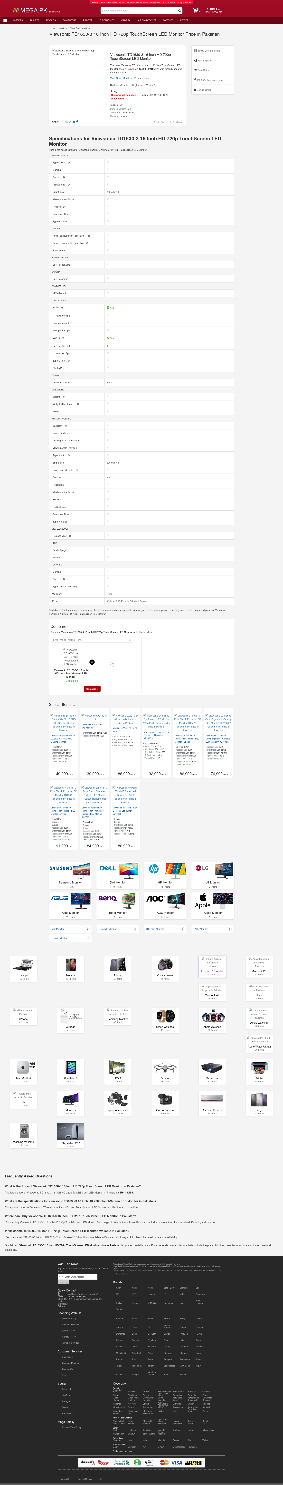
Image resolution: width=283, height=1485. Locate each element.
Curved (57, 177)
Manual (57, 557)
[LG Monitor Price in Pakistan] (212, 870)
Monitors (63, 28)
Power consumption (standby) (68, 243)
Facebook (66, 1389)
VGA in (56, 337)
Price (54, 601)
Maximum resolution (63, 199)
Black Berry (169, 1287)
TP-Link (151, 1365)
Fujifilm (199, 1333)
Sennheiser (185, 1359)
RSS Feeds (67, 1413)
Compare (91, 688)
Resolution (58, 484)
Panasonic (201, 1294)
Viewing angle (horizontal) (66, 440)
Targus (119, 1365)
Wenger (135, 1374)
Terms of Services (70, 1342)
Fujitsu (119, 1340)
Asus (150, 1287)
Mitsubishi (121, 1352)
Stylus (199, 1359)
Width (56, 411)
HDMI (56, 307)
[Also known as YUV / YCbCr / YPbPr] (69, 162)
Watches (168, 20)
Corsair (183, 1327)
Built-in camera (61, 279)
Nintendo (168, 1352)
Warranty (57, 593)
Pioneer (135, 1302)
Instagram (67, 1401)
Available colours (62, 382)
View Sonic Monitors (80, 28)
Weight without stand (64, 404)
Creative (199, 1327)
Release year (60, 535)
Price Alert (159, 122)
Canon (199, 1318)
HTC (134, 1294)
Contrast (57, 477)
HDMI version (63, 315)
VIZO (198, 1365)
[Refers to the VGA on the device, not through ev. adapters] (63, 337)
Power (184, 20)
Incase (119, 1346)
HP (117, 1294)
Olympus (184, 1352)
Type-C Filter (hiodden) (65, 586)
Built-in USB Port (61, 346)
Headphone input (62, 330)
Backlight (57, 425)
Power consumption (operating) (69, 235)
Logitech (184, 1346)
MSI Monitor (69, 929)
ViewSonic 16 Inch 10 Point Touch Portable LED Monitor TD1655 (63, 810)
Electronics (106, 20)
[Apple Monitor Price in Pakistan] (212, 901)
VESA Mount (59, 293)
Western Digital (152, 1373)
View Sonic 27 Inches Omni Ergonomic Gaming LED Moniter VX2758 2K (218, 738)
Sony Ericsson (200, 1301)
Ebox (134, 1333)
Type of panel (60, 221)
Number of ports (64, 353)
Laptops (18, 20)
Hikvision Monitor (164, 929)
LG (165, 1294)
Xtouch (183, 1374)
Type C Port (59, 162)
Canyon (119, 1327)
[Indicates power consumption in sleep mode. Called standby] (87, 243)
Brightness (58, 192)
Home (52, 28)
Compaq (184, 1287)
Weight (56, 396)
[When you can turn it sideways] (64, 177)
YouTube (66, 1395)
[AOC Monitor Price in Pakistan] (165, 901)
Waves (119, 1374)
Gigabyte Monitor (117, 929)
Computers (69, 20)
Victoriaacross (169, 1365)
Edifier (167, 1333)
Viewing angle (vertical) (65, 447)
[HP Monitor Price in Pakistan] (165, 870)
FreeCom (184, 1333)
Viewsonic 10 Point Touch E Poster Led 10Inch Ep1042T (125, 810)
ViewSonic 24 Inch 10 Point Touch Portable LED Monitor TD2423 (187, 738)
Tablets (34, 20)
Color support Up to (63, 470)
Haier (182, 1340)
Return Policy (68, 1330)
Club (150, 1327)
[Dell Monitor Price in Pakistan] (117, 870)
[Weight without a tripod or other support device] (78, 404)
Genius (135, 1340)
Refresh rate (59, 206)
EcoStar (152, 1333)
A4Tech (119, 1318)
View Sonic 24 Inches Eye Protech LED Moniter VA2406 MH (156, 735)
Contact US (65, 1479)
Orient (198, 1352)
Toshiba (119, 1309)
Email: (61, 1276)
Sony (182, 1302)
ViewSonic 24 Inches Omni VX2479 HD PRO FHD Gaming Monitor (63, 738)
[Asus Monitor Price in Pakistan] (70, 901)
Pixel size (58, 499)
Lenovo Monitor (69, 938)
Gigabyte (152, 1340)
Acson (135, 1318)
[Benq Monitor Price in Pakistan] (117, 901)
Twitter (65, 1407)
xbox (166, 1374)
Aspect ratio (59, 184)
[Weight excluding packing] (64, 396)
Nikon (150, 1352)
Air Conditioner (146, 20)
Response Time (61, 214)
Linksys (167, 1346)
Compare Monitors (70, 1362)
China (134, 1327)
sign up (63, 1282)
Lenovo (151, 1294)
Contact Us (67, 1368)
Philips (119, 1302)
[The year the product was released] (70, 535)
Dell (197, 1287)
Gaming (57, 169)
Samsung (168, 1302)
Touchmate (137, 1365)
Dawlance (120, 1333)
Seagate (168, 1359)
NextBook (136, 1352)
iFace (198, 1340)
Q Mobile (152, 1302)
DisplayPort (59, 368)
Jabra (134, 1346)
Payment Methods (70, 1324)
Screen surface (61, 433)
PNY (134, 1359)
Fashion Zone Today (71, 1427)
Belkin (167, 1318)
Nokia (182, 1294)
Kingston (152, 1346)
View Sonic (185, 1365)
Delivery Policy (69, 1318)
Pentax (119, 1359)
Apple (134, 1287)
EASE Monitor (211, 929)
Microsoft (200, 1346)
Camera (126, 20)
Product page (60, 550)
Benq (182, 1318)
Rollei (150, 1359)
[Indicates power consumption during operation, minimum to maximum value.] (89, 235)
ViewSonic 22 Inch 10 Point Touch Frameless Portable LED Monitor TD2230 (93, 812)
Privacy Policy (69, 1336)
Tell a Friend (177, 122)
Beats (150, 1318)
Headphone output (62, 323)
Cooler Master (167, 1326)
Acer (118, 1287)
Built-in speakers (61, 264)
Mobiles (51, 20)
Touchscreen (59, 250)
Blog (64, 1375)
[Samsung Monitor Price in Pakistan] (70, 870)
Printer (88, 20)
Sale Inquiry (67, 1356)
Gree (166, 1340)
